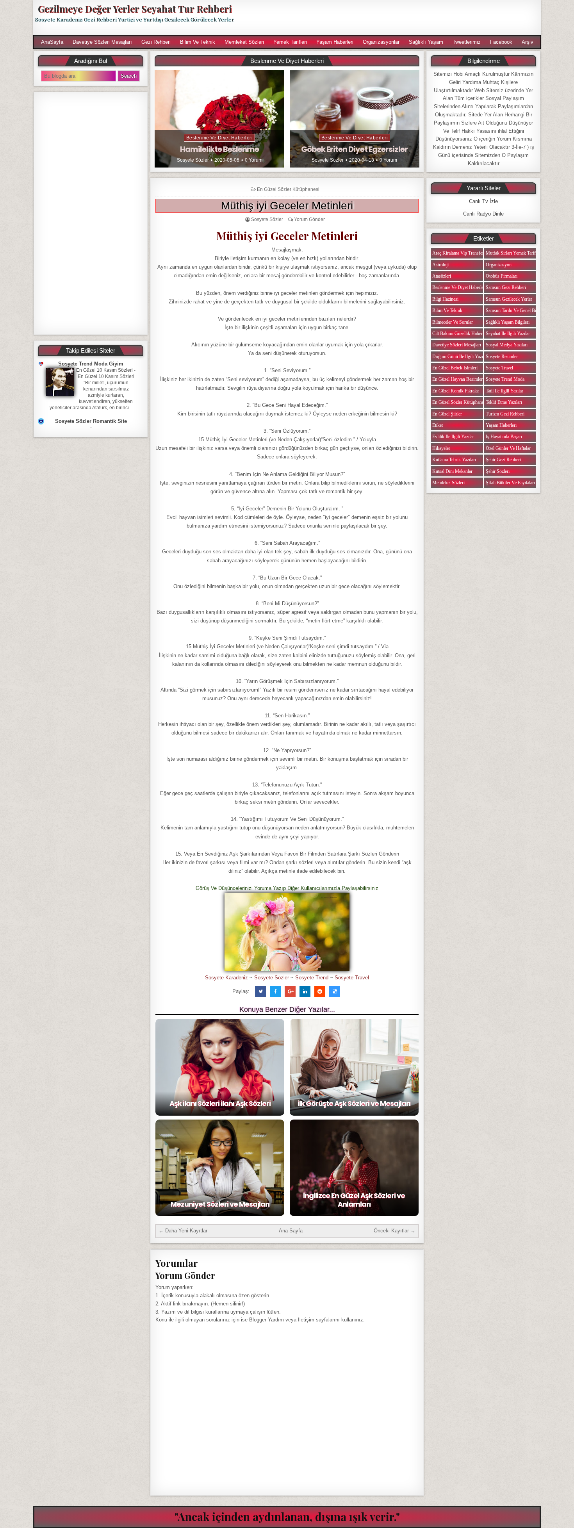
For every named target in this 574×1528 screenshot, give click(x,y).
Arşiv (527, 42)
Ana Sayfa (291, 1231)
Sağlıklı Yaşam (426, 42)
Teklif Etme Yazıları (504, 402)
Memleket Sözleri (244, 42)
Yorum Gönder (309, 219)
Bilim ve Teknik (197, 42)
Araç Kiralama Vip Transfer (458, 253)
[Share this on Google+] (290, 991)
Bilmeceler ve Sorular (452, 322)
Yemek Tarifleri (290, 42)
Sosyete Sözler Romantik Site (91, 421)
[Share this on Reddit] (319, 991)
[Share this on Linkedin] (304, 991)
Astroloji (440, 264)
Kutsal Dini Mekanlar (452, 471)
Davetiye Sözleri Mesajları (102, 42)
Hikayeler (441, 448)
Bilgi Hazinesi (445, 299)
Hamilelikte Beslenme (219, 149)
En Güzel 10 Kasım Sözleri (104, 370)
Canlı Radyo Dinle (483, 214)
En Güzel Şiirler (447, 414)
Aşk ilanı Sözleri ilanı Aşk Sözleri (220, 1103)
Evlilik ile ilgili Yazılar (453, 436)
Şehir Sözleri (498, 471)
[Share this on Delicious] (334, 991)
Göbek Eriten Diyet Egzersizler (354, 149)
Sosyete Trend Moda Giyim (90, 364)
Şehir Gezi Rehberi (503, 459)
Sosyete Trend (311, 978)
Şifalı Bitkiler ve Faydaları (510, 482)
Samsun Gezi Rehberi (506, 287)
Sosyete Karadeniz (226, 978)
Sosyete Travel (352, 978)
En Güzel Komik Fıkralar (455, 391)
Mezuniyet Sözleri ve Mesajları (220, 1204)
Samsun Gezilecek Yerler (509, 299)
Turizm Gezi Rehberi (505, 414)
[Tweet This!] (260, 991)
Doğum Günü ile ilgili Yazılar (460, 356)
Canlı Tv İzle (483, 201)
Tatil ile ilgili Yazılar (504, 391)
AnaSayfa (52, 42)
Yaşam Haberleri (334, 42)
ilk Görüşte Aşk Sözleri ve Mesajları (354, 1103)
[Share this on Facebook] (275, 991)
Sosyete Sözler (193, 160)
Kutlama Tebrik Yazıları (454, 459)
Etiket (437, 425)
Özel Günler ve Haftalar (508, 448)
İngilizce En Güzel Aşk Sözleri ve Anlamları (354, 1200)
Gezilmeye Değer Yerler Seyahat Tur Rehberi (135, 8)
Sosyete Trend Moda (505, 379)
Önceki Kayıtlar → (394, 1231)
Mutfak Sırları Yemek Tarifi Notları (518, 253)
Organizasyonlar (381, 42)
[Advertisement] (391, 17)
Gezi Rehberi (156, 42)
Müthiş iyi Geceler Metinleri (287, 206)
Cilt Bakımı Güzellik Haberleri (460, 333)
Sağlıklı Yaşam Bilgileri (507, 322)
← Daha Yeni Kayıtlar (183, 1231)
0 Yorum (253, 160)
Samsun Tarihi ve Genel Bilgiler (515, 310)
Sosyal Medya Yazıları (507, 345)
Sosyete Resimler (502, 356)
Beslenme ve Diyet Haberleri (219, 138)
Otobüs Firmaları (501, 276)
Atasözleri (441, 276)
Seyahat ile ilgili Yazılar (508, 333)
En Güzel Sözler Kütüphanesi (288, 189)
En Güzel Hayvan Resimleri (458, 379)
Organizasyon (499, 264)
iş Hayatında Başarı (504, 436)
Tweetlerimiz (467, 42)
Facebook (501, 42)
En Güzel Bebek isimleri (455, 368)
